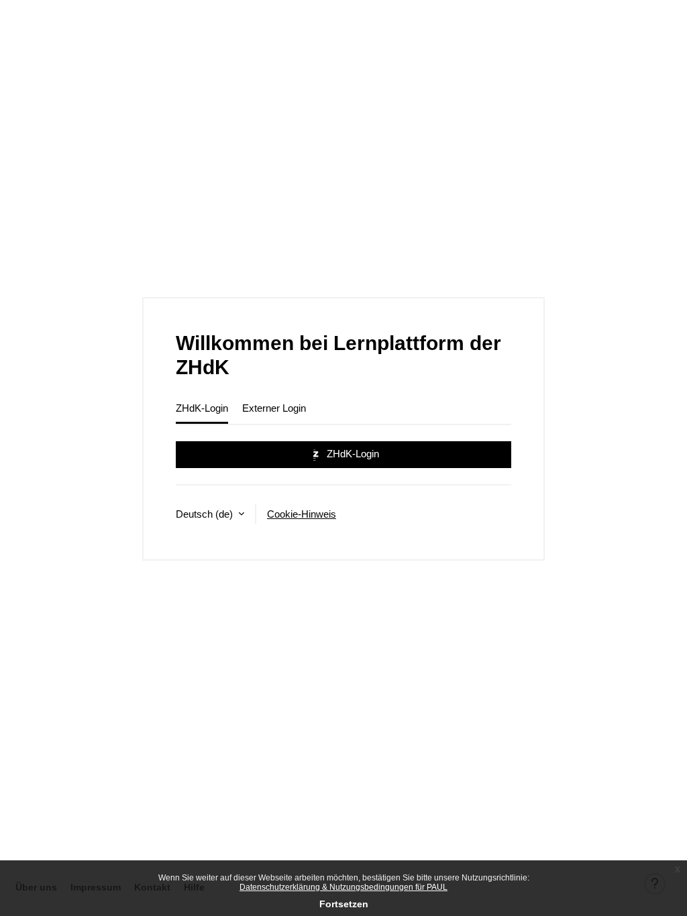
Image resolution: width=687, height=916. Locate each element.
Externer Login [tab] (274, 408)
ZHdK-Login (351, 453)
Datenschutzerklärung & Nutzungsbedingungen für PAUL (343, 887)
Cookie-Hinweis (301, 514)
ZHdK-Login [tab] (202, 408)
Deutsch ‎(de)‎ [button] (205, 514)
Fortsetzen (343, 904)
